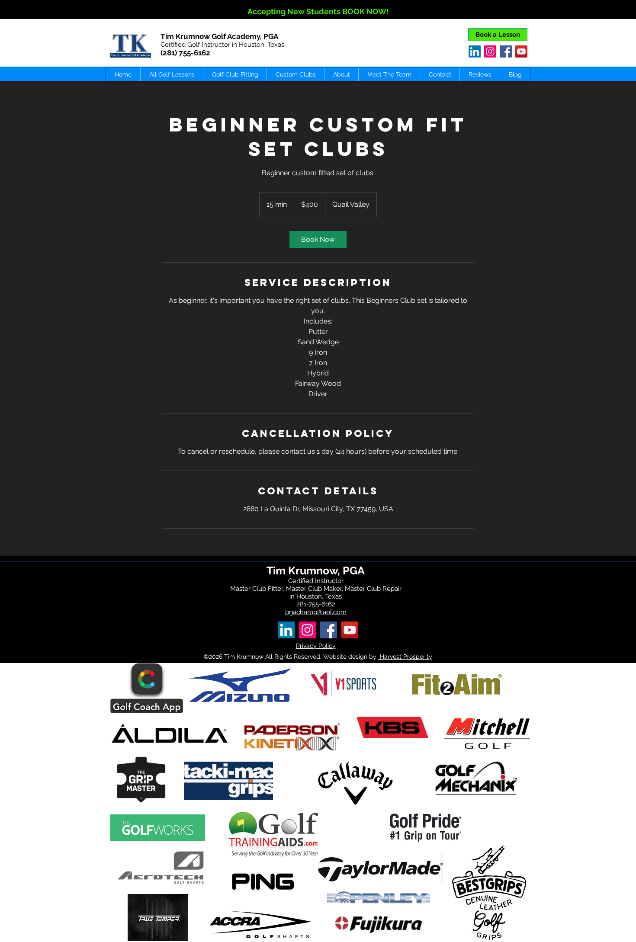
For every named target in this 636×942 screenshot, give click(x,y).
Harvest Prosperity (405, 656)
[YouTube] (521, 51)
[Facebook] (506, 51)
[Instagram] (490, 51)
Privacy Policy (316, 645)
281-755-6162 (315, 604)
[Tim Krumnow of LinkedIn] (286, 630)
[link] (318, 239)
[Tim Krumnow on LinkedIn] (475, 51)
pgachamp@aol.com (316, 612)
